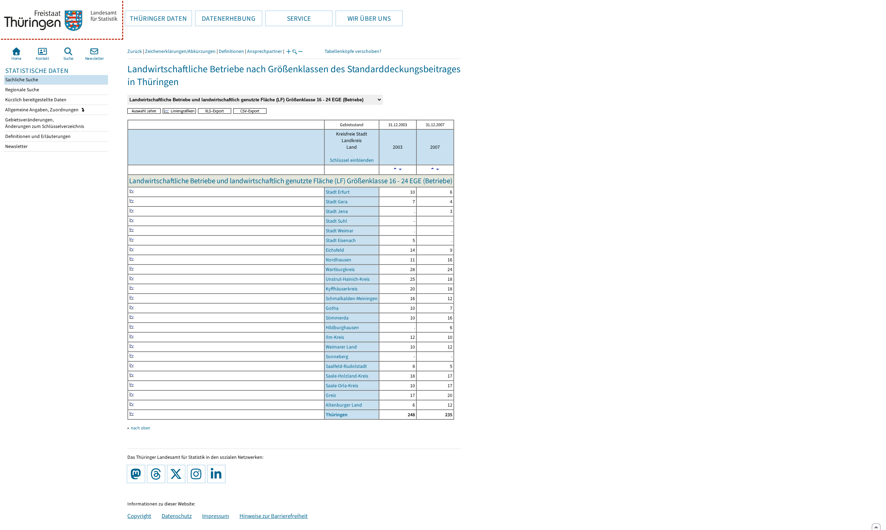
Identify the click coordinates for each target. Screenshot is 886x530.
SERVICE (288, 18)
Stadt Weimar (339, 230)
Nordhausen (338, 260)
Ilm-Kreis (335, 337)
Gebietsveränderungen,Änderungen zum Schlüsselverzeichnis (44, 123)
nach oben (140, 428)
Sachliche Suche (21, 79)
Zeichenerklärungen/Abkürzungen (180, 51)
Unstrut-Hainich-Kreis (348, 279)
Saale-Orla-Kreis (342, 385)
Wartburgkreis (340, 269)
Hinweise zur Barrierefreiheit (273, 516)
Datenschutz (177, 516)
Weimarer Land (341, 347)
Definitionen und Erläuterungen (37, 136)
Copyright (139, 516)
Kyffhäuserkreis (342, 289)
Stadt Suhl (336, 221)
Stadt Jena (337, 211)
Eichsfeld (335, 250)
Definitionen (231, 51)
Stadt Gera (336, 201)
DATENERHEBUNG (225, 18)
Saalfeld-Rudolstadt (346, 366)
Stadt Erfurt (338, 192)
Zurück (134, 51)
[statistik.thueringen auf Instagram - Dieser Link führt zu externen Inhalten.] (198, 474)
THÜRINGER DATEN (156, 18)
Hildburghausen (342, 327)
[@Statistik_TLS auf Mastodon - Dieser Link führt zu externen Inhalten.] (137, 474)
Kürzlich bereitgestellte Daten (35, 99)
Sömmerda (337, 318)
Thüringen (336, 414)
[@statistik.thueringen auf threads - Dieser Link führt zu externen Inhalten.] (157, 474)
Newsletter (16, 146)
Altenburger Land (344, 405)
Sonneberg (337, 356)
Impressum (215, 516)
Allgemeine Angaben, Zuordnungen (42, 109)
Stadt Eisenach (341, 240)
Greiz (331, 395)
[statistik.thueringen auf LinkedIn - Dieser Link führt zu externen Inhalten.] (218, 474)
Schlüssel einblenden (352, 160)
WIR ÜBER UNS (363, 18)
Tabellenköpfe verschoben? (353, 51)
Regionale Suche (21, 89)
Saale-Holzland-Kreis (347, 376)
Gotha (332, 308)
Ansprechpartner (264, 51)
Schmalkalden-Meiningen (352, 298)
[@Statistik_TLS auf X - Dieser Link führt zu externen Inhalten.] (178, 474)
